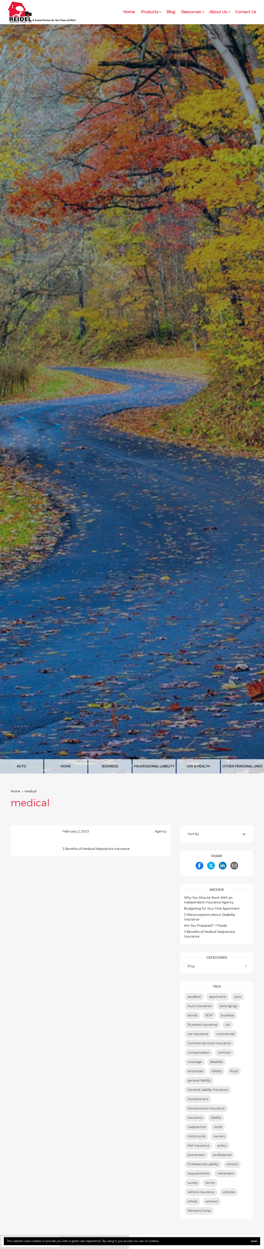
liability (216, 1118)
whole (192, 1201)
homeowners (198, 1099)
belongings (228, 1006)
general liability (199, 1080)
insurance (195, 1118)
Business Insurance (202, 1024)
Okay (254, 1241)
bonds (192, 1015)
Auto (21, 766)
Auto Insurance (200, 1006)
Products (149, 11)
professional (222, 1155)
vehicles (229, 1192)
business (227, 1015)
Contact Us (245, 11)
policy (222, 1145)
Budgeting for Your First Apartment (212, 908)
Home (129, 11)
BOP (209, 1015)
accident (194, 997)
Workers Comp (199, 1211)
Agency (161, 831)
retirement (225, 1173)
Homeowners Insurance (206, 1108)
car (227, 1024)
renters (232, 1164)
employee (195, 1071)
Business (110, 766)
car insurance (198, 1034)
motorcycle (196, 1136)
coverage (195, 1062)
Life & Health (198, 766)
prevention (196, 1155)
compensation (199, 1052)
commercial (225, 1034)
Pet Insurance (198, 1145)
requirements (198, 1173)
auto (237, 997)
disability (216, 1062)
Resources (191, 11)
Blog (171, 11)
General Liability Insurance (208, 1090)
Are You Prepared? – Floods (205, 925)
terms (210, 1183)
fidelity (216, 1071)
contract (224, 1052)
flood (234, 1071)
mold (218, 1127)
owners (219, 1136)
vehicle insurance (201, 1192)
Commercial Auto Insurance (209, 1043)
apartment (217, 997)
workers (211, 1201)
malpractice (197, 1127)
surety (193, 1183)
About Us (218, 11)
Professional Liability (154, 766)
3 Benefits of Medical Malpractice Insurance (96, 849)
